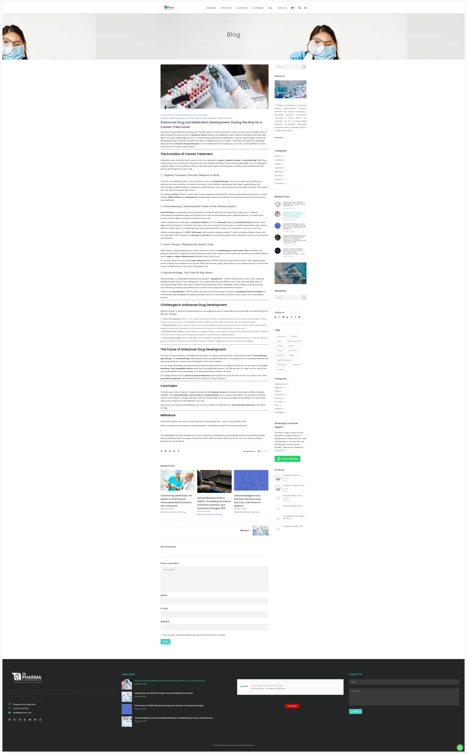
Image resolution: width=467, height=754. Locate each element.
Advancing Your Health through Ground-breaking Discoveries (294, 204)
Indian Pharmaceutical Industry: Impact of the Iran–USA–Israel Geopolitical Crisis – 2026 (294, 251)
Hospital (280, 351)
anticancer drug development (197, 375)
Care (279, 341)
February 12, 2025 (167, 509)
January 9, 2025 (240, 509)
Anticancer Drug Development (204, 305)
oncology (164, 408)
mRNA (292, 355)
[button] (273, 725)
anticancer (165, 118)
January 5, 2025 (166, 115)
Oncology (203, 41)
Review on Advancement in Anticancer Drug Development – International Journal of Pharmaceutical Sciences (204, 426)
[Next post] (261, 531)
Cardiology (279, 160)
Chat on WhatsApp (290, 459)
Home (195, 41)
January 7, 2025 (140, 709)
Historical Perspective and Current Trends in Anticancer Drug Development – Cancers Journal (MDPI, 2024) (203, 421)
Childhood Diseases (176, 118)
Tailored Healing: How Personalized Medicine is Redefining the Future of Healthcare (174, 718)
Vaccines (229, 118)
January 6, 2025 (289, 208)
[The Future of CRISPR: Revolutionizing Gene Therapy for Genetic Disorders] (127, 709)
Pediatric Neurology (209, 118)
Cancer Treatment (199, 154)
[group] (254, 707)
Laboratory (186, 115)
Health (291, 346)
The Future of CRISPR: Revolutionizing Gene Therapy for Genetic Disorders (169, 705)
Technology (202, 115)
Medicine (197, 118)
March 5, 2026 (288, 256)
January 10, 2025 (203, 511)
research (242, 435)
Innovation (189, 118)
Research (194, 115)
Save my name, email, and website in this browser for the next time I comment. (194, 635)
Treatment (221, 118)
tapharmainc (250, 451)
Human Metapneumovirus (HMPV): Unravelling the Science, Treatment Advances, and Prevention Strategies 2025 (294, 238)
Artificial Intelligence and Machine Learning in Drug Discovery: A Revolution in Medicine (294, 226)
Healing (280, 346)
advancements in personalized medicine (236, 356)
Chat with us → (281, 450)
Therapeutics (282, 365)
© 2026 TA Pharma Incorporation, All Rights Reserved (233, 747)
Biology (294, 336)
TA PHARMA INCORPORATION (267, 685)
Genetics (278, 164)
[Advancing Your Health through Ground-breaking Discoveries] (278, 204)
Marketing (245, 512)
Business (278, 156)
